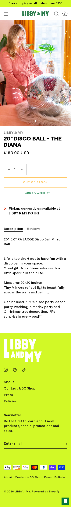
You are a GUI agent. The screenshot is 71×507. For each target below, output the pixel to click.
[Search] (56, 14)
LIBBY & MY (13, 133)
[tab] (15, 229)
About (9, 382)
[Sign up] (65, 444)
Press (8, 395)
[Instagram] (6, 369)
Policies (10, 401)
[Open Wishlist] (65, 501)
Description (13, 229)
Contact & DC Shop (19, 388)
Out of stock (35, 182)
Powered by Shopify (45, 491)
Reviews (34, 229)
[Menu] (6, 14)
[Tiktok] (24, 369)
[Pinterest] (15, 369)
